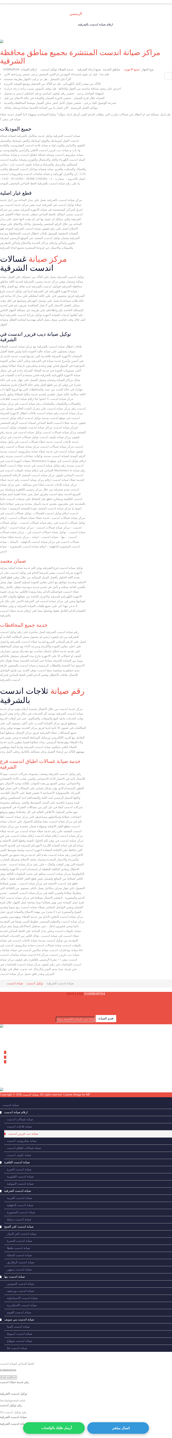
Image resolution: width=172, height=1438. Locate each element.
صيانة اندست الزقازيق (20, 1262)
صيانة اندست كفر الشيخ (19, 1226)
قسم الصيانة (105, 1018)
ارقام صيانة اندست (16, 1112)
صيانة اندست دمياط (19, 1219)
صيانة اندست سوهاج (19, 1341)
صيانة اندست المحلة (19, 1255)
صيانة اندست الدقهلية (20, 1205)
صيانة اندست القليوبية (20, 1176)
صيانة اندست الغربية (19, 1198)
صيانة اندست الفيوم (19, 1312)
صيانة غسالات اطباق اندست (24, 1148)
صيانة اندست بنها (14, 1276)
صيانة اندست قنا (17, 1348)
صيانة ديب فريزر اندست (23, 1133)
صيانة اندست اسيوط (19, 1333)
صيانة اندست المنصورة (21, 1212)
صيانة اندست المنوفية (20, 1183)
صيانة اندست (11, 1105)
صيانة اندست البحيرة (19, 1240)
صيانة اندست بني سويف (19, 1319)
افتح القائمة (164, 2)
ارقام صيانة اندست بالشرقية (95, 24)
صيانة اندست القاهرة (17, 1162)
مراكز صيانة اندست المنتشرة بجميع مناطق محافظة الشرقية (80, 56)
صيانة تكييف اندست (19, 1155)
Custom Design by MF (76, 1094)
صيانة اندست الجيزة (19, 1169)
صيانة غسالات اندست (20, 1119)
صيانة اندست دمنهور (19, 1269)
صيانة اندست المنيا (18, 1326)
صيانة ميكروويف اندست (22, 1140)
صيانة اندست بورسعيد (20, 1291)
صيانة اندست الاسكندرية (22, 1305)
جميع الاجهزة (132, 69)
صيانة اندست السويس (20, 1283)
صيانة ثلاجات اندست (19, 1126)
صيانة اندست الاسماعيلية (22, 1298)
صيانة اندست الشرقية (17, 1190)
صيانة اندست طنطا (18, 1248)
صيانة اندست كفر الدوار (21, 1233)
